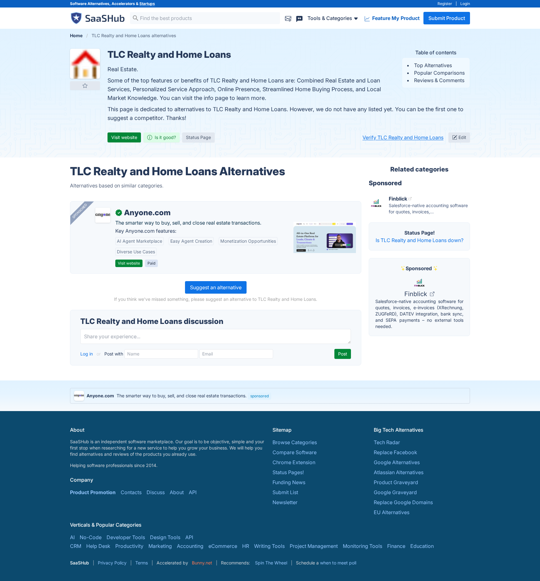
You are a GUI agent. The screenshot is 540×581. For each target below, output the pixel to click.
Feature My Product (395, 18)
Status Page (198, 137)
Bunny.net (202, 562)
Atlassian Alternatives (398, 472)
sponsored (259, 396)
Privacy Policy (112, 562)
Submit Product (446, 18)
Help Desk (98, 546)
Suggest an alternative (216, 287)
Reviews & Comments (439, 80)
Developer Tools (126, 537)
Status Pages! (288, 472)
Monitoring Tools (362, 546)
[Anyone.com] (102, 215)
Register (445, 3)
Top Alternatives (433, 65)
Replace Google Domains (403, 502)
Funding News (288, 482)
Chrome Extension (293, 462)
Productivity (129, 546)
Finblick (416, 294)
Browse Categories (294, 442)
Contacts (131, 492)
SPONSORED (80, 211)
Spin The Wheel (271, 562)
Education (422, 546)
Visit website (124, 137)
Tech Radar (387, 442)
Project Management (314, 546)
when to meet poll (338, 562)
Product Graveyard (396, 482)
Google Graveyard (395, 492)
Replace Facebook (395, 452)
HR (245, 546)
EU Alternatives (391, 512)
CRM (75, 546)
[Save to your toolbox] (85, 85)
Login (465, 3)
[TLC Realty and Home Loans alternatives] (85, 64)
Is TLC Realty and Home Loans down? (419, 240)
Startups (147, 3)
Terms (141, 562)
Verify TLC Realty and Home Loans (402, 137)
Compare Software (294, 452)
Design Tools (165, 537)
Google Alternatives (397, 462)
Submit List (285, 492)
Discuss (156, 492)
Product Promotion (93, 492)
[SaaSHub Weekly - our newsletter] (288, 18)
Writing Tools (269, 546)
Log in (87, 353)
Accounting (190, 546)
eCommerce (222, 546)
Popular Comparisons (439, 73)
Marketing (160, 546)
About (177, 492)
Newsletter (285, 502)
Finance (396, 546)
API (193, 492)
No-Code (91, 537)
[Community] (299, 18)
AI (72, 537)
